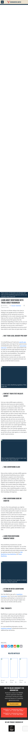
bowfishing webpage (6, 628)
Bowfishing (18, 305)
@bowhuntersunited (14, 700)
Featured (13, 305)
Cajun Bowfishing (11, 554)
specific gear (22, 342)
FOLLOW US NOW (14, 704)
